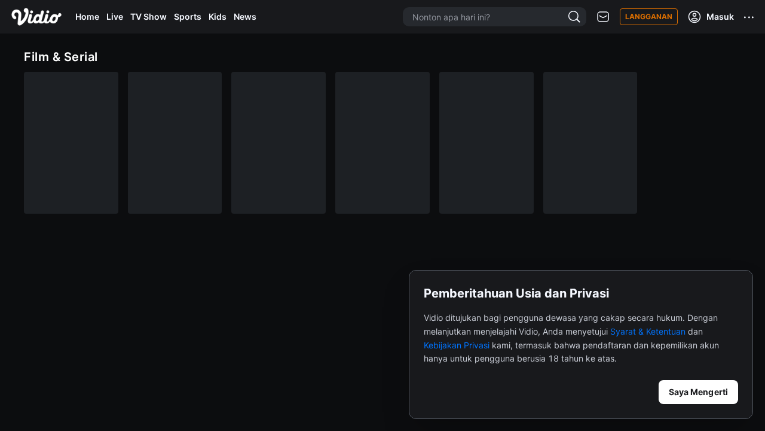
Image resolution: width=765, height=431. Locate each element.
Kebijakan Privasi (456, 345)
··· (749, 17)
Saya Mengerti (698, 392)
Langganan (648, 16)
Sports (187, 16)
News (245, 16)
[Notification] (603, 17)
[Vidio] (36, 17)
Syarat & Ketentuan (648, 331)
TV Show (148, 16)
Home (87, 16)
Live (114, 16)
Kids (218, 16)
